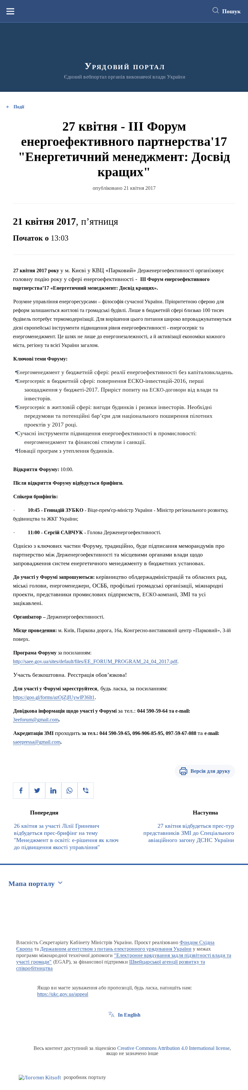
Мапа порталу (31, 884)
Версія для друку (210, 771)
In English (129, 1015)
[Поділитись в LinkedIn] (53, 790)
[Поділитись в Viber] (85, 790)
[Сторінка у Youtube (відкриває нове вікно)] (135, 1029)
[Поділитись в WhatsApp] (69, 790)
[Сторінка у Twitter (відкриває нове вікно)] (123, 1029)
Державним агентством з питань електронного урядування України (115, 949)
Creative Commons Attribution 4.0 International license (173, 1048)
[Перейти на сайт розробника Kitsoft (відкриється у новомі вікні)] (40, 1077)
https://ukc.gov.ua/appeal (62, 994)
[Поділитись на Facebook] (21, 790)
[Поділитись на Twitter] (37, 790)
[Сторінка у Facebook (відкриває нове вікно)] (111, 1029)
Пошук (231, 11)
